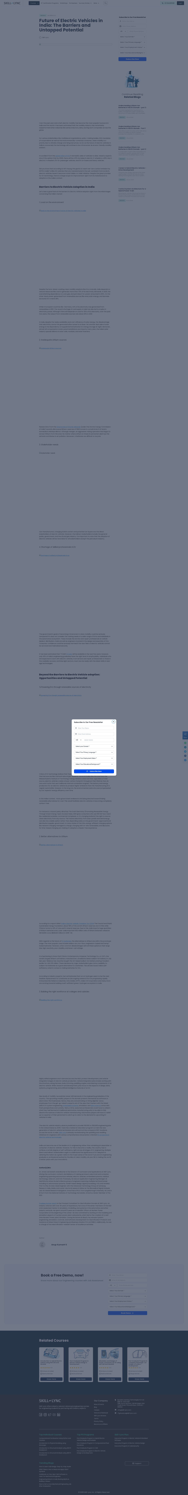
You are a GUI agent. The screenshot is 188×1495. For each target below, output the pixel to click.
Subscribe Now (96, 771)
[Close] (113, 721)
